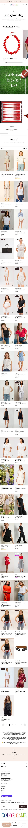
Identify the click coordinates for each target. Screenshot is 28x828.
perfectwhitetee (4, 231)
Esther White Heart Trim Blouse (7, 174)
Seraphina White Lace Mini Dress (6, 318)
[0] (23, 4)
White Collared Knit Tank (19, 205)
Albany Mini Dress (4, 576)
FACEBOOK (3, 788)
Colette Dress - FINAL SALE (20, 576)
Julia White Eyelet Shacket (6, 460)
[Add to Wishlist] (12, 169)
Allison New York (18, 260)
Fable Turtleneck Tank (5, 546)
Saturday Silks (3, 631)
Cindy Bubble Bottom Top (5, 403)
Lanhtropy (17, 690)
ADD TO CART (11, 126)
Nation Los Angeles (4, 345)
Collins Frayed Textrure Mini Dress (20, 489)
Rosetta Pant (17, 546)
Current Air (17, 487)
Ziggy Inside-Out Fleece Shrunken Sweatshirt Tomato (6, 604)
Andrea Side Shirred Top (19, 517)
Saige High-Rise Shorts (5, 691)
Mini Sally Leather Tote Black (6, 262)
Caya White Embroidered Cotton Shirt (20, 175)
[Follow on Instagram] (12, 822)
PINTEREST (3, 790)
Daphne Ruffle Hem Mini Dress (7, 431)
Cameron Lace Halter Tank (20, 290)
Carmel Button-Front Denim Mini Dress (20, 375)
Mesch (2, 260)
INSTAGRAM (3, 786)
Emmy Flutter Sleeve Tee (19, 347)
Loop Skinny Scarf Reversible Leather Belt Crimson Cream (6, 634)
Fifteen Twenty (18, 231)
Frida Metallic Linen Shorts (20, 691)
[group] (12, 45)
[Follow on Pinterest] (15, 822)
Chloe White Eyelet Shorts (20, 460)
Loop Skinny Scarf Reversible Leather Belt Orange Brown (20, 634)
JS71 (2, 430)
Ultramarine (3, 516)
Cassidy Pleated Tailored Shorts (21, 233)
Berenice (16, 173)
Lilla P (16, 203)
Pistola (16, 373)
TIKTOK (2, 793)
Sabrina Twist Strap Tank (5, 347)
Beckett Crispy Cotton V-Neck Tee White (20, 604)
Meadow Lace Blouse (19, 262)
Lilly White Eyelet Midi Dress (6, 488)
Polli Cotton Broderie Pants (6, 205)
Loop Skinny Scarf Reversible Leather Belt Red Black (6, 663)
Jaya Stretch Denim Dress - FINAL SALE (20, 432)
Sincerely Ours (4, 373)
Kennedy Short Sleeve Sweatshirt (5, 233)
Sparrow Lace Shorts (5, 290)
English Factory (4, 173)
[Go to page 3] (25, 724)
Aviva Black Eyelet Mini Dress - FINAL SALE (21, 318)
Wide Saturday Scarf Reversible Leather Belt (21, 663)
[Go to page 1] (3, 724)
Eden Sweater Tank (4, 374)
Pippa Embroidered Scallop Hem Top (6, 518)
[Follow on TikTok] (18, 822)
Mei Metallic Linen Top (5, 719)
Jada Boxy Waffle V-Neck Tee (20, 403)
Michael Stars (3, 402)
